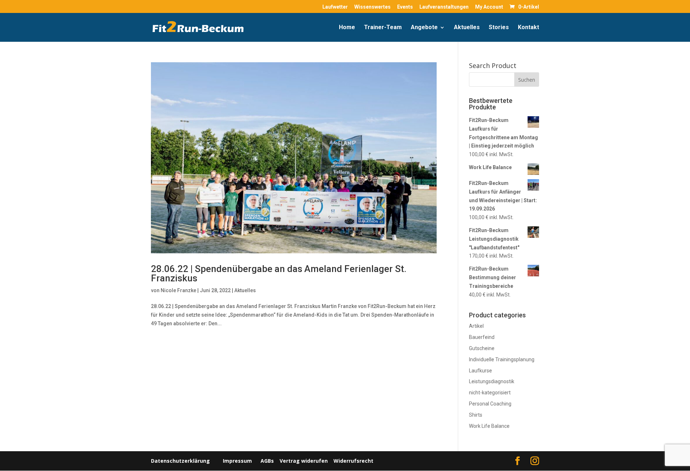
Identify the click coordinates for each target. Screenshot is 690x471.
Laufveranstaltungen (444, 7)
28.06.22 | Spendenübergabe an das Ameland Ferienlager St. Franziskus (278, 273)
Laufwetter (335, 7)
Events (405, 7)
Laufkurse (480, 370)
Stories (499, 28)
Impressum (237, 460)
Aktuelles (467, 28)
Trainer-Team (383, 28)
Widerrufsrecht (352, 460)
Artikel (476, 326)
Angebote (424, 28)
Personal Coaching (490, 404)
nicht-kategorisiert (490, 392)
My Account (489, 7)
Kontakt (528, 28)
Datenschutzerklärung (180, 460)
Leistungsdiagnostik (491, 381)
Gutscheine (481, 348)
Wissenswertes (372, 7)
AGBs (267, 460)
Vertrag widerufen (304, 460)
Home (347, 28)
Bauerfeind (481, 337)
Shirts (475, 415)
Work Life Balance (489, 426)
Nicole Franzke (178, 290)
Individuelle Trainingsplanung (501, 359)
